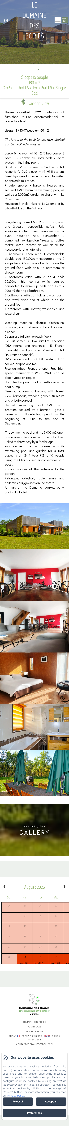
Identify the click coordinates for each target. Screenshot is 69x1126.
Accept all (51, 1101)
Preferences (34, 1112)
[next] (64, 887)
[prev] (4, 887)
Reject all (18, 1101)
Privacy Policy (15, 1095)
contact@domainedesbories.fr (34, 1044)
